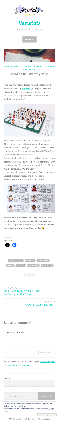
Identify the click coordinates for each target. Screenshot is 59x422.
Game (10, 265)
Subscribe (47, 396)
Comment (45, 352)
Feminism (26, 66)
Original (49, 66)
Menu (30, 39)
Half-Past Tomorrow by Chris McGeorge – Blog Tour (22, 291)
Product (30, 69)
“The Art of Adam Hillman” (38, 303)
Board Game (11, 66)
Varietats (29, 23)
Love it (21, 265)
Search (7, 378)
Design (30, 260)
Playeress (27, 88)
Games (37, 66)
